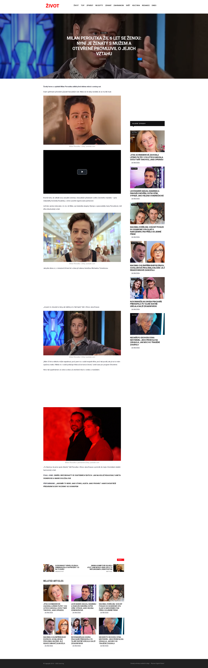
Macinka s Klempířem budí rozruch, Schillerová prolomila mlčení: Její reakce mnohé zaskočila (54, 640)
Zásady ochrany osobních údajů (140, 663)
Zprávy (90, 5)
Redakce (146, 5)
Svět (128, 5)
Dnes (154, 5)
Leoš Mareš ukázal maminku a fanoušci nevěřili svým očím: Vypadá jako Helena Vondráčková (83, 607)
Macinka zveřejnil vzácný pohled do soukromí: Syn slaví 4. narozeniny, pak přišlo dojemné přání (110, 607)
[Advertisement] (83, 288)
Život (76, 5)
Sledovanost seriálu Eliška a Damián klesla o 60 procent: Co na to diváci (67, 568)
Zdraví (108, 5)
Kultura (136, 5)
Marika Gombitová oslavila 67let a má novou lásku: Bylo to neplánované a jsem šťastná (99, 568)
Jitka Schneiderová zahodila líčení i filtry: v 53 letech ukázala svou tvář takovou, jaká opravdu (55, 607)
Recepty (99, 5)
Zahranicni (119, 5)
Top (82, 5)
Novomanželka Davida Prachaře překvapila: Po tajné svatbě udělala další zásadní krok (83, 640)
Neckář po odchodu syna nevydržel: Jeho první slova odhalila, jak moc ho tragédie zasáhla (111, 640)
